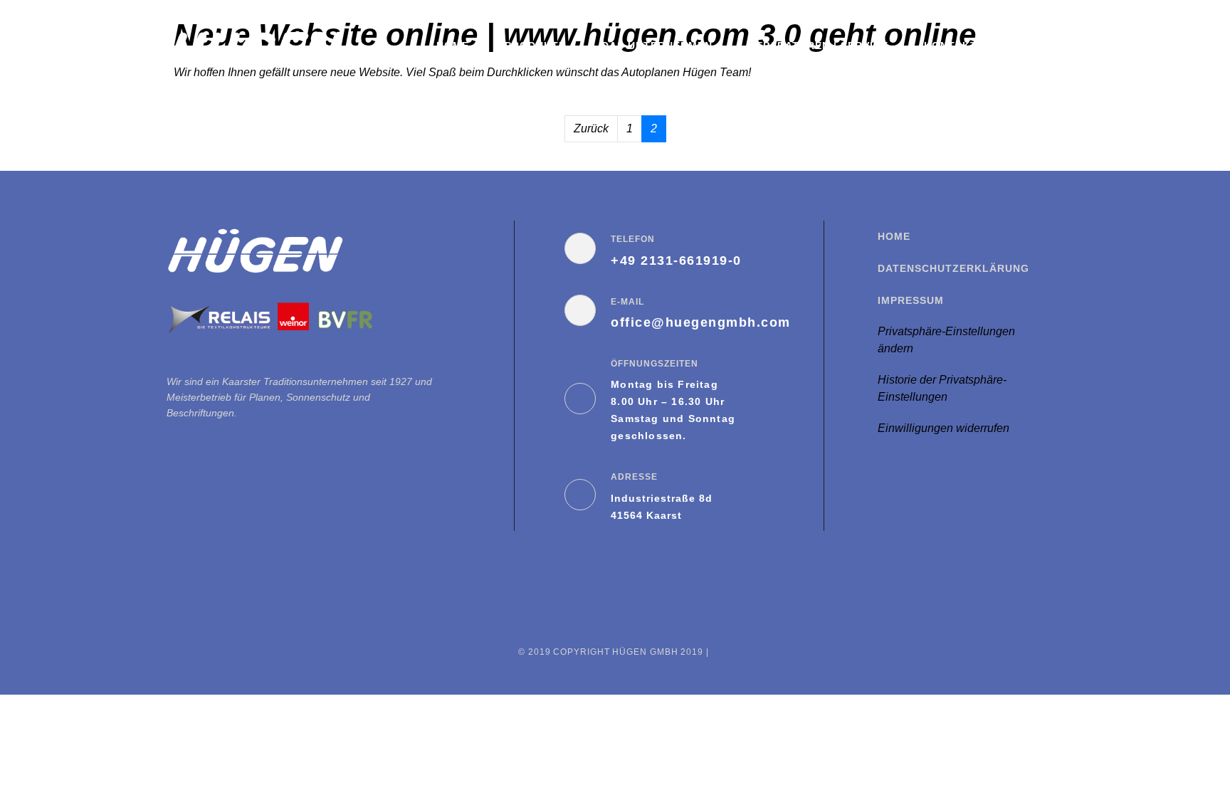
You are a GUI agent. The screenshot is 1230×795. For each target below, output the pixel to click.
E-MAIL (627, 302)
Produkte (535, 45)
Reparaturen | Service (818, 45)
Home (452, 45)
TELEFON (633, 239)
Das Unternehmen (657, 45)
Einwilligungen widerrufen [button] (943, 428)
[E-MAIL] (580, 310)
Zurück (591, 128)
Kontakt (950, 45)
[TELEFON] (580, 248)
